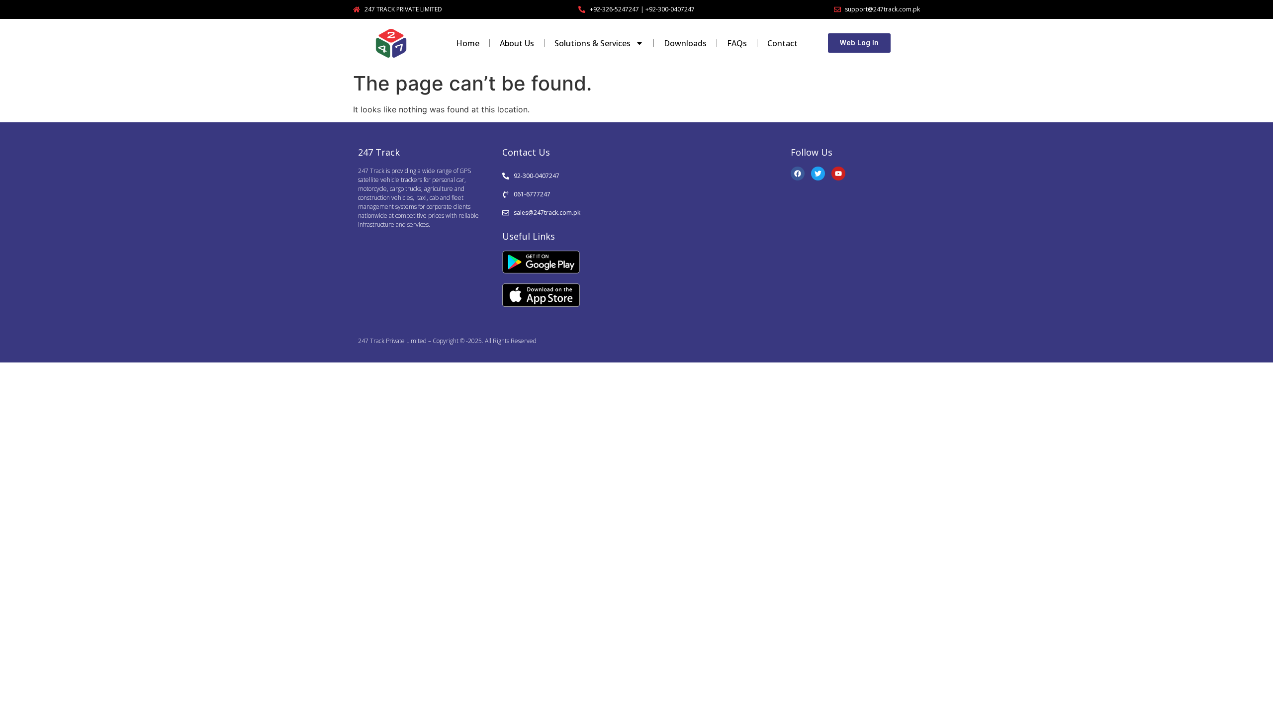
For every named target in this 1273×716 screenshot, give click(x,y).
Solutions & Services (592, 43)
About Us (517, 43)
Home (467, 43)
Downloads (685, 43)
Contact (782, 43)
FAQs (737, 43)
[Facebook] (798, 173)
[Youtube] (838, 173)
